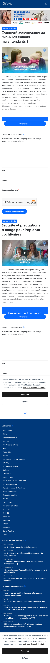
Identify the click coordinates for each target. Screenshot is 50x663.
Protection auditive (10, 495)
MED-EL (6, 513)
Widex (5, 524)
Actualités (7, 452)
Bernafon (6, 517)
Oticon (5, 534)
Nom (4, 170)
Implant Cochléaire (10, 484)
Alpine (5, 499)
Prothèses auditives (10, 445)
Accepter (25, 651)
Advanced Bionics (10, 491)
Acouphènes (7, 430)
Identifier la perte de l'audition (14, 459)
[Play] (25, 60)
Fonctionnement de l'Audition (14, 488)
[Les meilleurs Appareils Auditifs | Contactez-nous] (25, 17)
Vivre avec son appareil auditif (14, 481)
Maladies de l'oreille (10, 466)
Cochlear (6, 520)
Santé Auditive (8, 531)
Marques (6, 509)
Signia (5, 456)
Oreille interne (8, 473)
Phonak (6, 441)
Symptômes (7, 502)
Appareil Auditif (8, 477)
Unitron (6, 470)
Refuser (25, 658)
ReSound (6, 448)
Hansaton (6, 527)
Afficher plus (24, 124)
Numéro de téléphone (10, 190)
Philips (5, 434)
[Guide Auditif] (7, 4)
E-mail (5, 180)
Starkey (6, 463)
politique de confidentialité (34, 644)
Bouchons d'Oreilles (10, 506)
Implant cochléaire (9, 28)
